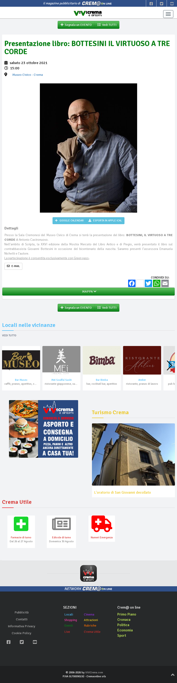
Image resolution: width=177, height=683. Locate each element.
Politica (123, 625)
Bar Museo (21, 380)
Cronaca (123, 619)
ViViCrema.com (94, 672)
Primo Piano (126, 614)
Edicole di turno (61, 537)
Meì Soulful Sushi (61, 380)
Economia (125, 630)
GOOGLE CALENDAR (71, 220)
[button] (169, 366)
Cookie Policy (21, 633)
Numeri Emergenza (102, 537)
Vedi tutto (9, 335)
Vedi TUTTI (108, 25)
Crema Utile (92, 632)
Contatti (21, 619)
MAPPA (87, 291)
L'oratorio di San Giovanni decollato (122, 492)
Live (67, 632)
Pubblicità (22, 612)
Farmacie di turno (21, 537)
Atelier (142, 380)
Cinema (89, 614)
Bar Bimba (102, 380)
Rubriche (90, 625)
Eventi (68, 625)
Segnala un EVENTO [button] (77, 25)
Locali (68, 614)
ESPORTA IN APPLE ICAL (107, 220)
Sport (121, 635)
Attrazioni (91, 620)
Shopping (70, 620)
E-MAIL (15, 266)
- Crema (27, 75)
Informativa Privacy (21, 626)
